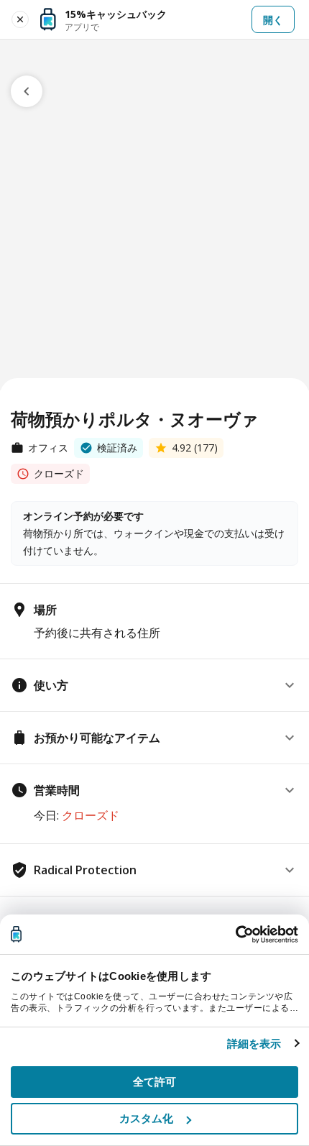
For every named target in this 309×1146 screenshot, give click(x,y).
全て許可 (154, 1082)
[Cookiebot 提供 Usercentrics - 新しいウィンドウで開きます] (235, 934)
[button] (154, 685)
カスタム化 (146, 1118)
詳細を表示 (254, 1043)
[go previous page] (26, 91)
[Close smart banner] (20, 19)
